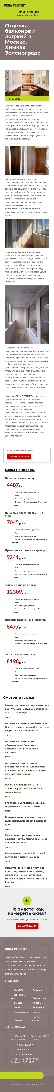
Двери (17, 1007)
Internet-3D (37, 1084)
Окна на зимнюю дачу (20, 654)
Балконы (37, 990)
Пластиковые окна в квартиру (25, 619)
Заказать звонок (19, 456)
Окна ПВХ (18, 990)
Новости (18, 1020)
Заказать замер (27, 926)
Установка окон (21, 1012)
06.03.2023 (14, 99)
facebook (13, 1075)
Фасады (18, 1002)
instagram (39, 1075)
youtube (30, 1075)
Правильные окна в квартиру (25, 550)
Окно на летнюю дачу (19, 478)
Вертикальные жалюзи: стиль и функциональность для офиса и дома (25, 821)
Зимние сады (39, 998)
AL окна (37, 1002)
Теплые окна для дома (20, 585)
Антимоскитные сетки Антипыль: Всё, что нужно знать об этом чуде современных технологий (27, 727)
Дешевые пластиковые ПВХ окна (24, 514)
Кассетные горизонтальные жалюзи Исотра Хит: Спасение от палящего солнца (26, 839)
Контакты (38, 1012)
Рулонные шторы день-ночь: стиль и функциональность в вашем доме (23, 788)
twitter (22, 1075)
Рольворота (39, 1007)
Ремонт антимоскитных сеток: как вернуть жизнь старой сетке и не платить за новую (27, 709)
